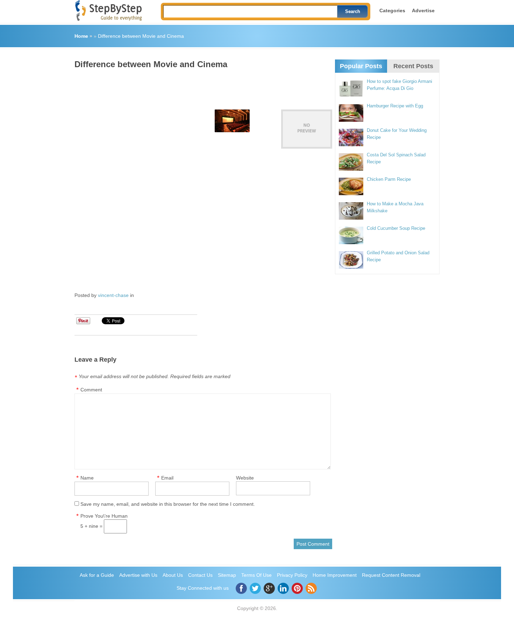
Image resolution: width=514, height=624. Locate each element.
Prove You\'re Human (104, 515)
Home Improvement (335, 575)
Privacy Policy (292, 575)
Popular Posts (361, 66)
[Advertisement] (201, 86)
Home (81, 36)
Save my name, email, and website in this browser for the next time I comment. (167, 504)
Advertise (423, 10)
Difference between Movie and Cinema (141, 36)
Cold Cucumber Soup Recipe (396, 228)
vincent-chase (113, 295)
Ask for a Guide (97, 575)
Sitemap (227, 575)
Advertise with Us (138, 575)
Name (87, 477)
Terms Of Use (256, 575)
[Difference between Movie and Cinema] (306, 129)
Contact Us (200, 575)
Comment (91, 389)
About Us (173, 575)
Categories (392, 10)
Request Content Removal (391, 575)
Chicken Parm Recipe (389, 179)
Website (245, 478)
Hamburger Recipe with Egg (395, 105)
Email (167, 477)
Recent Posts (413, 66)
